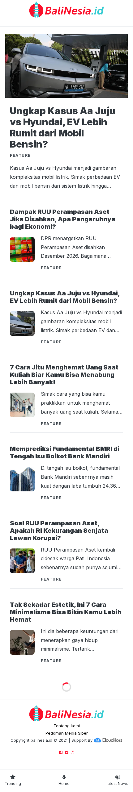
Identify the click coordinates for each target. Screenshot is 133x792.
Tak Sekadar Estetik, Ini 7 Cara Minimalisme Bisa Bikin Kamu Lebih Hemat (66, 612)
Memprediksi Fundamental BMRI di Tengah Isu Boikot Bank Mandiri (64, 452)
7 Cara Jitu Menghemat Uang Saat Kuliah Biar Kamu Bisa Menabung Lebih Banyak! (64, 375)
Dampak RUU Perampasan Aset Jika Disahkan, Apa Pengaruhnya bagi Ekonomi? (62, 219)
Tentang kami (67, 725)
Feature (51, 267)
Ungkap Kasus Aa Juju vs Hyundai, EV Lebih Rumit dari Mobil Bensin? (63, 127)
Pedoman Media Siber (66, 733)
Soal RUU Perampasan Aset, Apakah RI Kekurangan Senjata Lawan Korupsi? (59, 530)
